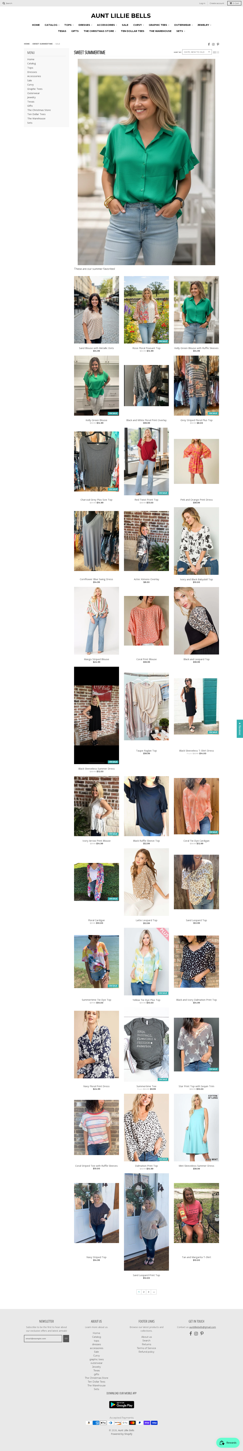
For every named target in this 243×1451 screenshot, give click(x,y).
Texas (62, 31)
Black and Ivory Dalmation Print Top (196, 999)
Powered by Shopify (121, 1433)
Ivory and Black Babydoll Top (196, 579)
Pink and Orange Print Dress (196, 499)
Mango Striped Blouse (96, 659)
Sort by (177, 52)
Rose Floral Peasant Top (146, 348)
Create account (217, 3)
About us (146, 1336)
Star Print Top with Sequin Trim (196, 1086)
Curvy (137, 24)
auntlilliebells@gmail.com (202, 1327)
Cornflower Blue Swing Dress (96, 579)
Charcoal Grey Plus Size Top (96, 499)
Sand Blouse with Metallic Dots (96, 348)
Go (66, 1338)
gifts (75, 31)
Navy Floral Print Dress (96, 1086)
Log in (202, 3)
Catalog (51, 24)
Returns (146, 1344)
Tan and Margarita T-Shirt (196, 1257)
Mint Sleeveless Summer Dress (196, 1165)
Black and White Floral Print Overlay (146, 420)
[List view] (217, 52)
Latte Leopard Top (146, 920)
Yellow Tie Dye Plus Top (146, 999)
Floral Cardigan (96, 920)
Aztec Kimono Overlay (146, 579)
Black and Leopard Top (196, 659)
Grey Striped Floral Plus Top (197, 420)
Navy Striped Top (96, 1257)
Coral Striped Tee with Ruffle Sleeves (96, 1165)
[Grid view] (214, 52)
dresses (84, 24)
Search (146, 1340)
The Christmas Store (99, 31)
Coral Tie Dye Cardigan (196, 840)
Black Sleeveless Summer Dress (96, 768)
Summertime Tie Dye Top (96, 999)
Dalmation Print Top (146, 1165)
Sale (125, 24)
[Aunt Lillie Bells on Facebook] (209, 44)
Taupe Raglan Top (146, 750)
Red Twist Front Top (146, 499)
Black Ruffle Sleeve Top (146, 840)
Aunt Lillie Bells (121, 16)
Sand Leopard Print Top (146, 1275)
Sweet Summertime (42, 44)
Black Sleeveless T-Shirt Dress (196, 750)
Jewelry (203, 24)
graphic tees (158, 24)
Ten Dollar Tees (132, 31)
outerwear (182, 24)
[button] (66, 1420)
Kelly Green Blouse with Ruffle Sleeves (196, 348)
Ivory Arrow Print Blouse (96, 840)
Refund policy (146, 1351)
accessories (106, 24)
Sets (179, 31)
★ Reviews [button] (240, 728)
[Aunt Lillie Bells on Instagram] (213, 44)
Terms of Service (146, 1348)
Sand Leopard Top (196, 920)
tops (68, 24)
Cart (236, 3)
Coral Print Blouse (146, 659)
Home (36, 24)
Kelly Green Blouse (96, 420)
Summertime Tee (146, 1086)
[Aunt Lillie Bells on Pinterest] (218, 44)
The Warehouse (160, 31)
